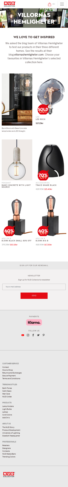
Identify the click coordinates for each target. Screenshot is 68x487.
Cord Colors (7, 415)
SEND (34, 295)
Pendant (6, 183)
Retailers (5, 445)
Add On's (6, 239)
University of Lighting (11, 433)
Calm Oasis (6, 391)
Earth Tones (7, 388)
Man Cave (6, 394)
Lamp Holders (8, 406)
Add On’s (6, 418)
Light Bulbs (7, 409)
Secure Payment (9, 376)
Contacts (6, 451)
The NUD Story (8, 427)
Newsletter (34, 276)
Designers (6, 448)
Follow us (34, 331)
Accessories (43, 183)
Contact (5, 367)
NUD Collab (7, 397)
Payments (34, 316)
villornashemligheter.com (29, 54)
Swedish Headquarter (11, 436)
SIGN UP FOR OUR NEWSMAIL (34, 265)
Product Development (11, 430)
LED (38, 117)
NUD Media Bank (9, 454)
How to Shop (7, 370)
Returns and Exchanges (12, 373)
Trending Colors (8, 457)
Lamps (5, 412)
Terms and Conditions (11, 378)
